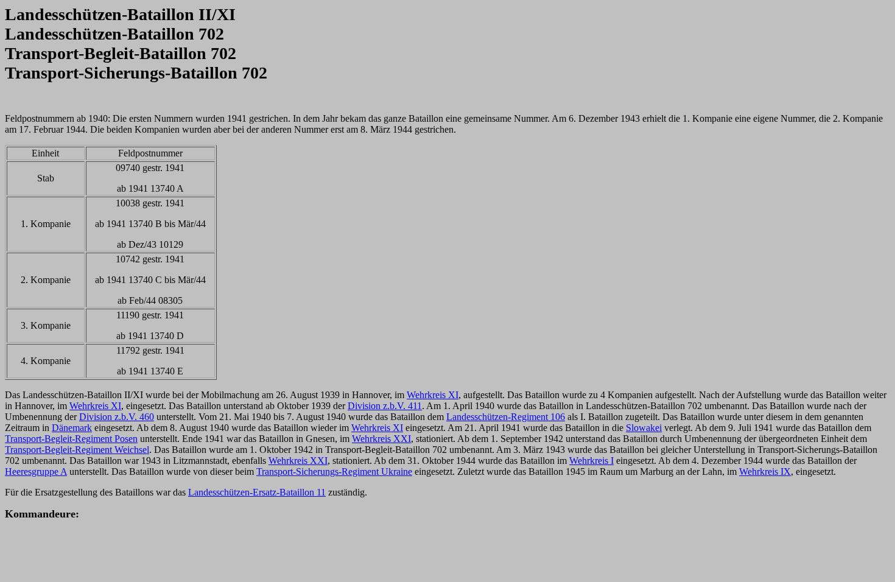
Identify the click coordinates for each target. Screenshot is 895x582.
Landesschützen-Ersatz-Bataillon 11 (257, 492)
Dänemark (72, 427)
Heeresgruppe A (36, 471)
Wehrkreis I (591, 460)
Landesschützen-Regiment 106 (505, 417)
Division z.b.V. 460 (116, 417)
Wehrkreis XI (432, 395)
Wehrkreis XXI (381, 438)
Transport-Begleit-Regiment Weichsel (77, 449)
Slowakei (644, 427)
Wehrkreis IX (765, 471)
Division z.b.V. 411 (385, 406)
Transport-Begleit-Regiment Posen (71, 438)
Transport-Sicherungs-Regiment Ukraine (334, 471)
